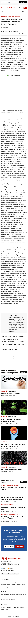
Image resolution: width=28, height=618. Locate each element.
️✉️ (3, 568)
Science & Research (6, 495)
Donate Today (9, 546)
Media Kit (22, 607)
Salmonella (20, 347)
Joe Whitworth (7, 398)
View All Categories (5, 587)
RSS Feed (13, 599)
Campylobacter (20, 341)
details (8, 50)
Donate (6, 609)
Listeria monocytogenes (8, 347)
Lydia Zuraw (6, 27)
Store (2, 609)
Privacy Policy (16, 607)
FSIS (19, 344)
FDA (15, 344)
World (3, 391)
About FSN (20, 546)
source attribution (7, 349)
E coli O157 (9, 344)
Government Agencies (8, 341)
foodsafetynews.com (6, 561)
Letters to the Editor (14, 597)
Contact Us (9, 607)
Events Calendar (5, 597)
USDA (16, 349)
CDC (3, 344)
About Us (3, 607)
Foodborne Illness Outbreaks (10, 339)
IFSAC (12, 56)
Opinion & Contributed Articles (9, 485)
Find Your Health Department (8, 594)
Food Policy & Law (5, 582)
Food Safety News (15, 616)
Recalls (23, 584)
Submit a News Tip (5, 599)
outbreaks (4, 441)
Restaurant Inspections (21, 594)
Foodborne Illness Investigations (10, 16)
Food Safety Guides (14, 582)
